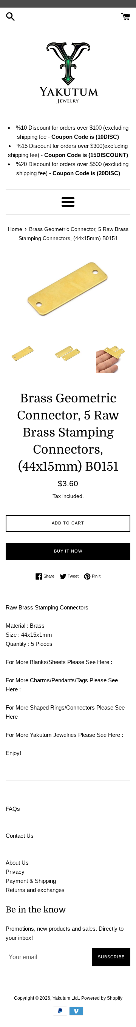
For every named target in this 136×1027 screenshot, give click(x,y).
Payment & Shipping (31, 881)
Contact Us (20, 835)
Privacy (15, 871)
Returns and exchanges (35, 890)
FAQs (13, 809)
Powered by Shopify (101, 998)
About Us (17, 862)
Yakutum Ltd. (66, 998)
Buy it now (68, 551)
